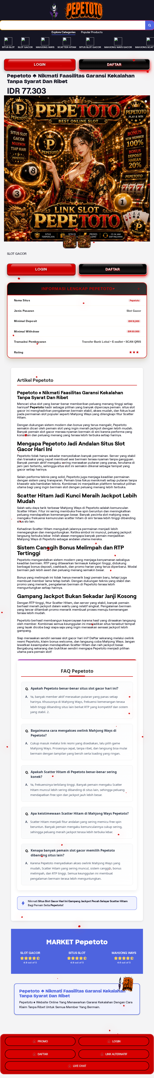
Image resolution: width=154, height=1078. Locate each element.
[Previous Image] (7, 169)
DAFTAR (114, 64)
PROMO (43, 1042)
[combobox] (72, 25)
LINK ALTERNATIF (116, 1053)
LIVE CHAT (79, 1064)
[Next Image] (147, 169)
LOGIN (40, 64)
